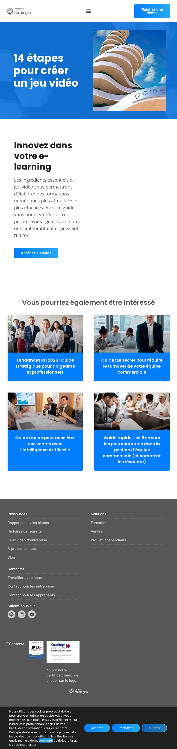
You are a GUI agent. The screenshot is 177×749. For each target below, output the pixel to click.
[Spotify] (11, 614)
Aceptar (97, 728)
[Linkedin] (22, 614)
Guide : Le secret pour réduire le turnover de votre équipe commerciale (131, 366)
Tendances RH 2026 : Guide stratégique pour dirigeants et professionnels (45, 366)
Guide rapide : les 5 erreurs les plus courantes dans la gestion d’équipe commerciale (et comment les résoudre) (132, 450)
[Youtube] (32, 614)
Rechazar (126, 728)
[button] (88, 11)
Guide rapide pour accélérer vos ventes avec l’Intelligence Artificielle (45, 444)
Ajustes (154, 728)
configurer (46, 740)
